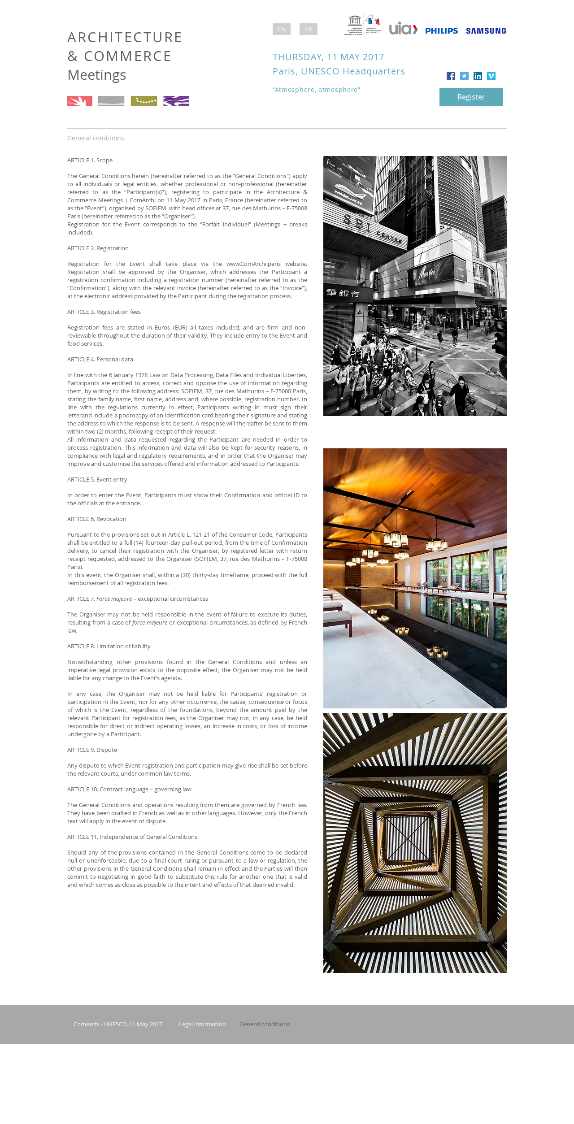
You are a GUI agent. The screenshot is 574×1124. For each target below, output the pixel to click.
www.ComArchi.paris (253, 264)
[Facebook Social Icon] (451, 76)
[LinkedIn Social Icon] (478, 76)
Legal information (202, 1024)
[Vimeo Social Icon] (491, 76)
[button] (282, 29)
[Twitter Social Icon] (464, 76)
